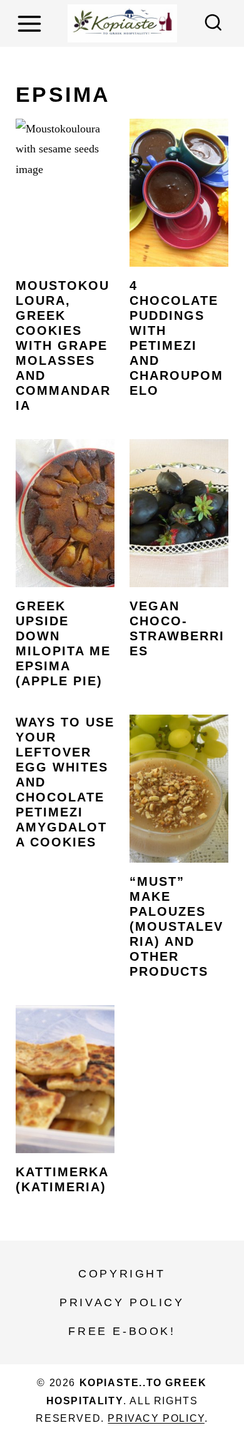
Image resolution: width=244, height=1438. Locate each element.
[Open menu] (31, 23)
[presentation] (65, 193)
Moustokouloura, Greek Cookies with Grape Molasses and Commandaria (63, 345)
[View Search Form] (213, 23)
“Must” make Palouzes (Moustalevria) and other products (176, 926)
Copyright (121, 1273)
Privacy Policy (121, 1302)
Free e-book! (121, 1331)
